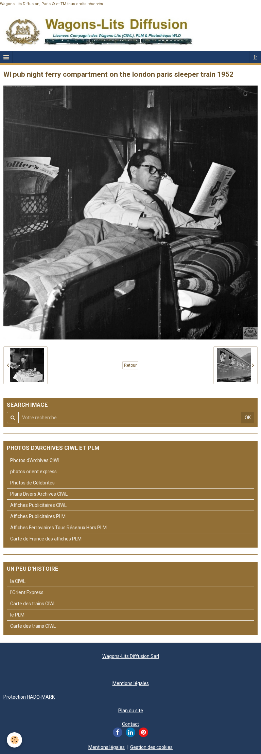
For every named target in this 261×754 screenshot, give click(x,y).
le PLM (17, 615)
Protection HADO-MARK (29, 697)
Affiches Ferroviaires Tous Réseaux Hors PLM (58, 527)
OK (248, 417)
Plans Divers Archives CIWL (39, 494)
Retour (130, 365)
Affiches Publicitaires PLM (38, 516)
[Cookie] (14, 740)
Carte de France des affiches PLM (46, 538)
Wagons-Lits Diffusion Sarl (130, 656)
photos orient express (33, 471)
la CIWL (17, 581)
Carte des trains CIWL (33, 603)
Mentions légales (130, 683)
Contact (130, 724)
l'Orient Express (27, 592)
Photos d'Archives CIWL (35, 460)
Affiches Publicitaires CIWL (38, 505)
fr (255, 57)
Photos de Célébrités (32, 482)
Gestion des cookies (151, 747)
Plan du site (130, 710)
